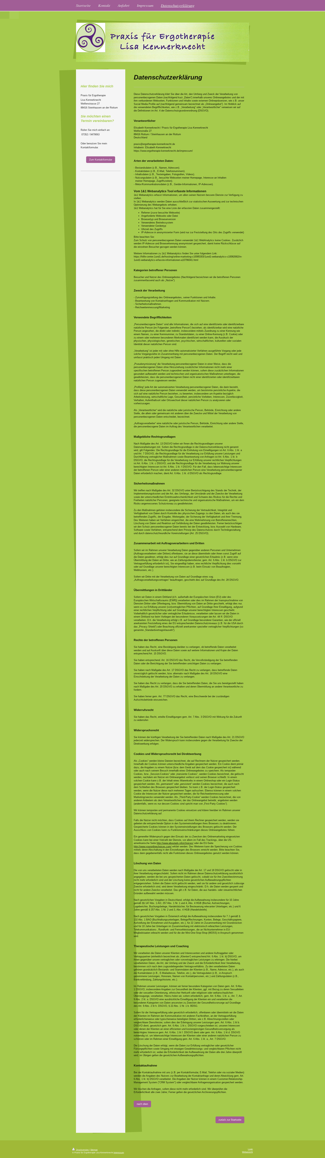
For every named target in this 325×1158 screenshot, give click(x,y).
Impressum (119, 1152)
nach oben (142, 1104)
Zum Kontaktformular (100, 159)
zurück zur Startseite (230, 1119)
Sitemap (94, 1150)
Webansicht (247, 1152)
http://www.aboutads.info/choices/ (175, 843)
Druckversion (82, 1150)
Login (250, 1149)
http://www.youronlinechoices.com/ (153, 846)
